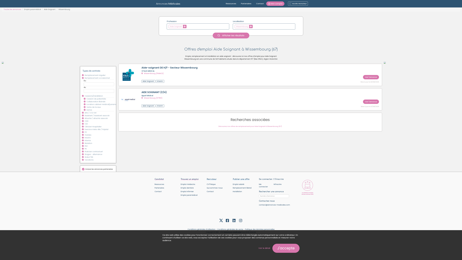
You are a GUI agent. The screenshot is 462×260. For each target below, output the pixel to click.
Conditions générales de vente (230, 229)
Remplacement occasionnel (97, 78)
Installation (237, 191)
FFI (86, 132)
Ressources (231, 3)
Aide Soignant (49, 9)
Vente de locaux (94, 107)
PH (86, 149)
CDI (86, 124)
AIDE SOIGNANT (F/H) (154, 92)
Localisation (238, 21)
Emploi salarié (238, 184)
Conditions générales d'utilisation (201, 229)
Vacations (89, 160)
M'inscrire (278, 184)
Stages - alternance (93, 154)
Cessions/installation (94, 96)
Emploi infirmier (187, 191)
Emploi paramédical (32, 9)
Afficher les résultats (233, 35)
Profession (172, 21)
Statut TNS (89, 157)
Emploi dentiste (187, 188)
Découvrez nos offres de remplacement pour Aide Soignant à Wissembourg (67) (250, 126)
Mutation (88, 143)
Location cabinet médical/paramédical (102, 104)
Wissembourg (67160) (152, 98)
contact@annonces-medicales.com (274, 205)
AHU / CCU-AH (90, 113)
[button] (275, 3)
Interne (88, 140)
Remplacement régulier (95, 75)
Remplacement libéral (242, 188)
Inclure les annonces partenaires (99, 169)
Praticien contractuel (94, 151)
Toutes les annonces (12, 9)
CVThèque (211, 184)
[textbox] (187, 26)
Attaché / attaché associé (96, 118)
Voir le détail (264, 248)
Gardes (88, 135)
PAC (86, 146)
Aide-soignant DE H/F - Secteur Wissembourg (169, 67)
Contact (260, 3)
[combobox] (198, 26)
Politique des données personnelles (260, 229)
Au (85, 87)
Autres (89, 110)
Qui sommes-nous (215, 188)
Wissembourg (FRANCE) (153, 73)
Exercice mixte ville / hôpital (96, 129)
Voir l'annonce (371, 77)
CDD (86, 121)
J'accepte (286, 248)
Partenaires (246, 3)
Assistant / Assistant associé (97, 115)
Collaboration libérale (96, 101)
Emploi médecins (188, 184)
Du (85, 80)
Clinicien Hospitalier (93, 126)
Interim (88, 137)
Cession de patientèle (96, 99)
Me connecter (263, 185)
